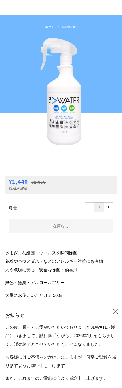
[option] (61, 92)
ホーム (50, 26)
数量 (13, 208)
